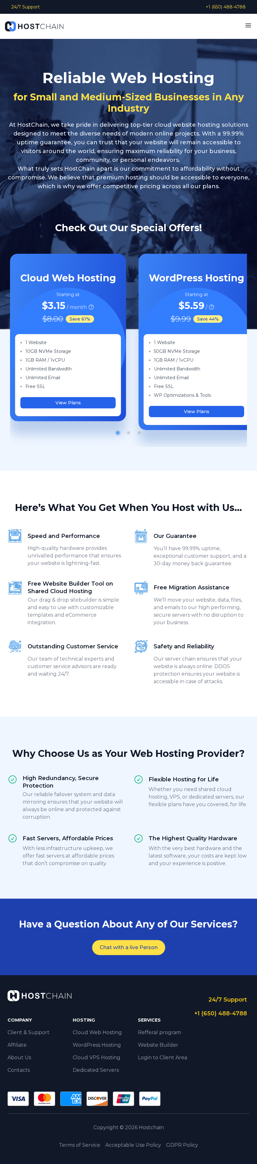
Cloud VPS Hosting (96, 1057)
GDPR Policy (182, 1145)
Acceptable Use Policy (133, 1145)
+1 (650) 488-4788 (226, 7)
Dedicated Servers (96, 1070)
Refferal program (159, 1032)
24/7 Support (25, 7)
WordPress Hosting (97, 1045)
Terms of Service (79, 1145)
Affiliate (17, 1045)
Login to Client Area (162, 1057)
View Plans (68, 403)
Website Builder (158, 1045)
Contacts (19, 1070)
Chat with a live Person (129, 947)
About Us (19, 1057)
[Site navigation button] (248, 25)
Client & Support (29, 1032)
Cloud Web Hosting (97, 1032)
